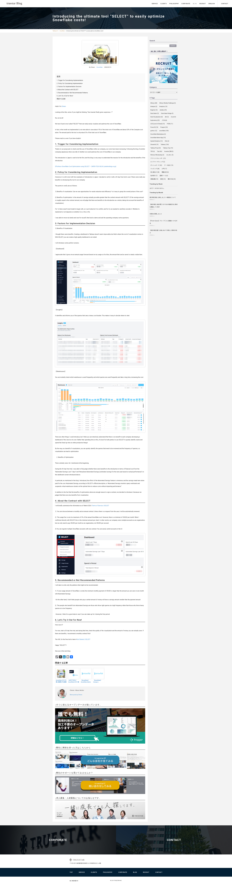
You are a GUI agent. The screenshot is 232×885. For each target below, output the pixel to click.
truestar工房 (168, 151)
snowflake (164, 130)
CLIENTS (163, 3)
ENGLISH (212, 3)
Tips (159, 151)
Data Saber (154, 113)
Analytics (163, 106)
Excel (173, 117)
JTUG (164, 120)
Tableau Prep (155, 148)
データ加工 (168, 165)
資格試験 (154, 179)
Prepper (164, 127)
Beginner (154, 110)
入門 (164, 168)
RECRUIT (202, 3)
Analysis (153, 106)
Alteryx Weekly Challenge (167, 103)
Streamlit (154, 144)
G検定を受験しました (156, 214)
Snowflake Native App (158, 137)
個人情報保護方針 (74, 880)
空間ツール (164, 175)
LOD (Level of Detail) (157, 123)
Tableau (165, 144)
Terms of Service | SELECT (100, 505)
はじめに (169, 155)
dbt (167, 117)
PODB (170, 123)
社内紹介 (153, 175)
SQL (167, 141)
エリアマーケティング (157, 161)
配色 (163, 179)
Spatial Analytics (156, 141)
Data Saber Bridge (167, 113)
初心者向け (154, 172)
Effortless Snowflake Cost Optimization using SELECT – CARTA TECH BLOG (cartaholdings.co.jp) (85, 166)
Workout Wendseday (157, 155)
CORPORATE (185, 3)
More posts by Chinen (76, 694)
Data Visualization (156, 117)
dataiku (163, 110)
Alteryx (153, 103)
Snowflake (62, 31)
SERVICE (155, 3)
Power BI (154, 127)
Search (172, 45)
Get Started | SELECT (83, 639)
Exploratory (155, 120)
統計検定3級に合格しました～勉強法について (163, 197)
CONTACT (224, 3)
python (153, 130)
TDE (152, 151)
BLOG (195, 3)
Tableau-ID (55, 31)
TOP (71, 872)
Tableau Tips (168, 148)
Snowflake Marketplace (158, 134)
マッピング (154, 168)
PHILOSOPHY (174, 3)
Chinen (64, 106)
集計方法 (172, 179)
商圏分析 (165, 172)
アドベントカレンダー (158, 158)
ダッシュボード (156, 165)
